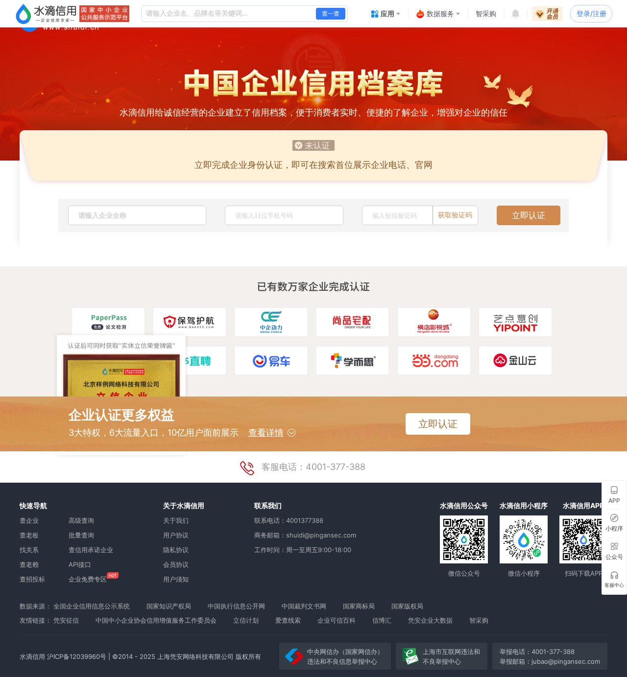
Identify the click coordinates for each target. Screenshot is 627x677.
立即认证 (528, 215)
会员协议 (176, 564)
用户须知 (176, 579)
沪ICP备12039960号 (76, 656)
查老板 (29, 535)
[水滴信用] (46, 13)
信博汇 (381, 620)
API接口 (80, 564)
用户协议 (176, 535)
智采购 (478, 620)
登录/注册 (591, 13)
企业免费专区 (88, 579)
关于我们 (176, 520)
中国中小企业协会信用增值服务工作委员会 (156, 620)
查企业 (29, 520)
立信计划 (246, 620)
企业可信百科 (336, 620)
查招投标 (32, 579)
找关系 (29, 550)
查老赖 (29, 564)
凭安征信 (66, 620)
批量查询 (81, 535)
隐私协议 (176, 550)
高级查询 (81, 520)
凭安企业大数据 (430, 620)
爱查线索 (288, 620)
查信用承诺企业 (91, 550)
